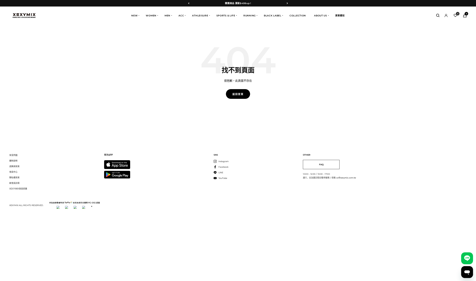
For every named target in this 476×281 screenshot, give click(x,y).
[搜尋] (438, 15)
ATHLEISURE (200, 15)
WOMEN (151, 15)
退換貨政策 (14, 166)
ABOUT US (320, 15)
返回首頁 (238, 93)
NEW (134, 15)
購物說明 (13, 161)
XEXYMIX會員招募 (18, 189)
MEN (167, 15)
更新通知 (340, 15)
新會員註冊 (14, 183)
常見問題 (13, 155)
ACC (181, 15)
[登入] (446, 15)
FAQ (321, 164)
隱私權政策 (14, 177)
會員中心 (13, 172)
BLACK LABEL (272, 15)
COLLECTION (298, 15)
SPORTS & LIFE (225, 15)
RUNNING (249, 15)
